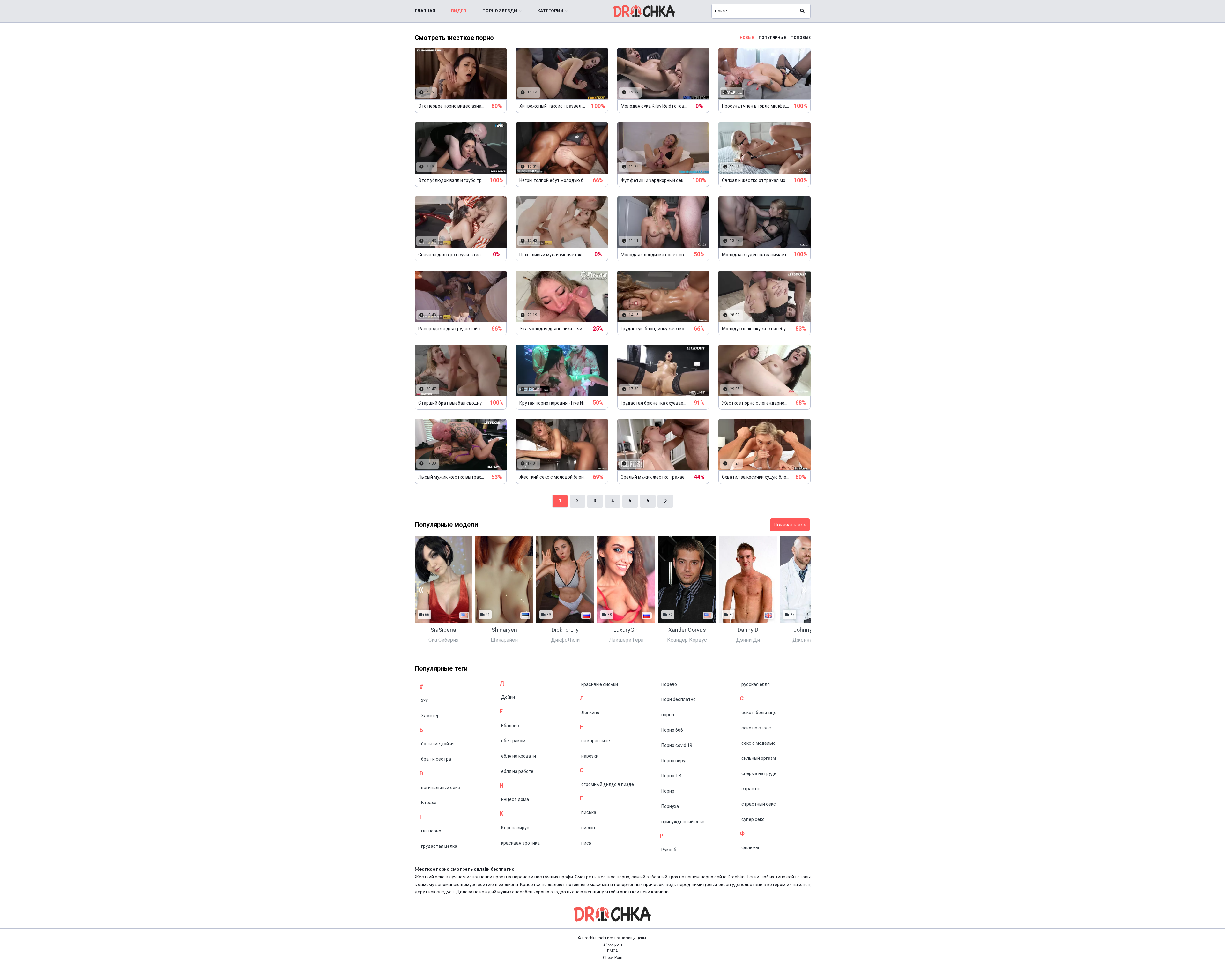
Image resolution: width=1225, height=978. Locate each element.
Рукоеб (668, 849)
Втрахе (428, 802)
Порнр (667, 791)
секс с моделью (758, 743)
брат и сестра (436, 759)
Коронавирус (515, 827)
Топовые (801, 37)
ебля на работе (517, 771)
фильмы (750, 847)
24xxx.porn (612, 944)
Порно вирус (674, 760)
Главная (425, 10)
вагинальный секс (440, 787)
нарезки (589, 755)
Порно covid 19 (676, 745)
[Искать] (802, 11)
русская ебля (755, 684)
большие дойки (437, 743)
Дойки (508, 697)
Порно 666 (672, 730)
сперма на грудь (758, 773)
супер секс (753, 819)
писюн (588, 827)
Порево (669, 684)
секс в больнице (758, 712)
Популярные (772, 37)
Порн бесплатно (678, 699)
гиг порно (431, 830)
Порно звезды (499, 10)
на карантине (595, 740)
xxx (424, 700)
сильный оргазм (758, 758)
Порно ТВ (671, 775)
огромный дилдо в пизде (607, 784)
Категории (550, 10)
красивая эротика (520, 843)
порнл (667, 714)
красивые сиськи (599, 684)
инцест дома (515, 799)
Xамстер (430, 715)
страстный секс (758, 804)
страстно (751, 788)
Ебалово (510, 725)
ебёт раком (513, 740)
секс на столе (756, 727)
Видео (458, 10)
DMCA (612, 951)
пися (586, 843)
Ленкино (590, 712)
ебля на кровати (518, 755)
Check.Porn (612, 957)
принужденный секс (682, 821)
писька (588, 812)
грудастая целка (439, 846)
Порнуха (670, 806)
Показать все (789, 525)
